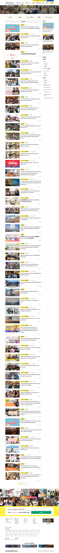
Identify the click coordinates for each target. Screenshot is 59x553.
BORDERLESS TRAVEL (47, 87)
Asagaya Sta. (10, 531)
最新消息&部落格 (38, 2)
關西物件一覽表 (7, 538)
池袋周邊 (13, 530)
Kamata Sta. (38, 531)
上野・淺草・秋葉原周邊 (37, 530)
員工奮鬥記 (45, 75)
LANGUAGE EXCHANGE (48, 89)
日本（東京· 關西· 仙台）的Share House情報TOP (13, 4)
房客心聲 (33, 2)
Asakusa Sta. (13, 531)
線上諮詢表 (47, 2)
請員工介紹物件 (17, 523)
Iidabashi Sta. (27, 531)
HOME (6, 4)
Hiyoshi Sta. (24, 531)
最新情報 (20, 17)
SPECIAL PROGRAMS (48, 17)
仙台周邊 (16, 539)
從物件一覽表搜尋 (17, 522)
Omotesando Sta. (7, 534)
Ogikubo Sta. (11, 534)
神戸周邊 (12, 539)
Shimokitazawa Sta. (27, 534)
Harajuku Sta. (20, 531)
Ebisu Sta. (17, 531)
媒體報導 (45, 66)
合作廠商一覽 (34, 522)
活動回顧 (45, 82)
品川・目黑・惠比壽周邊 (24, 530)
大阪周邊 (9, 539)
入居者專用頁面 (35, 523)
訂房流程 (52, 2)
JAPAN (29, 546)
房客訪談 (45, 73)
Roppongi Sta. (15, 534)
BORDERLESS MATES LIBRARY (47, 95)
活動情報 (39, 17)
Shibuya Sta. (23, 534)
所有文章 (10, 17)
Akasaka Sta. (6, 531)
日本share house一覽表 (8, 527)
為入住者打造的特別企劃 (9, 522)
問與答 (43, 2)
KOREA (13, 546)
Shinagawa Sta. (31, 534)
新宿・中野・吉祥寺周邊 (31, 530)
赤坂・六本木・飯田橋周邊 (8, 530)
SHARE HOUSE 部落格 (29, 17)
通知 (44, 61)
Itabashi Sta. (35, 531)
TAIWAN (46, 546)
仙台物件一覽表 (16, 538)
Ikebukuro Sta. (31, 531)
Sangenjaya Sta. (19, 534)
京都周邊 (6, 539)
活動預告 (45, 80)
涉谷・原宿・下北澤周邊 (18, 530)
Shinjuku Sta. (35, 534)
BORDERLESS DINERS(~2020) (48, 97)
